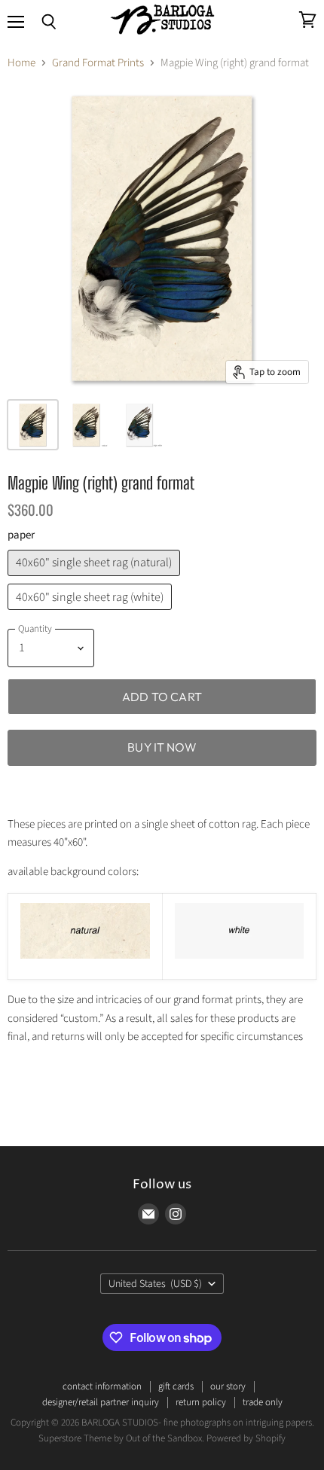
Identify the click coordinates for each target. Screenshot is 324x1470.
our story (228, 1386)
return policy (201, 1402)
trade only (263, 1402)
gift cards (176, 1386)
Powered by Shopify (246, 1438)
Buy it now (162, 747)
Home (21, 62)
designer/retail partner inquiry (100, 1402)
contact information (102, 1386)
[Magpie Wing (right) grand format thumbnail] (32, 425)
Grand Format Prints (98, 62)
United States (156, 1284)
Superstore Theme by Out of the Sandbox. (121, 1438)
